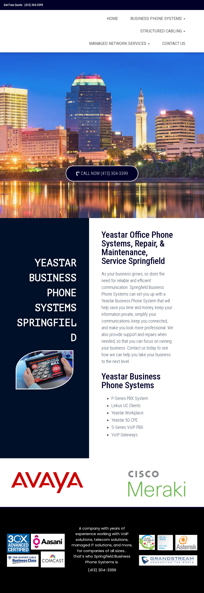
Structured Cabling (161, 31)
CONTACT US (173, 43)
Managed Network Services (118, 43)
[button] (102, 173)
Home (112, 18)
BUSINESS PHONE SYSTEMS (156, 18)
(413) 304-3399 (33, 5)
